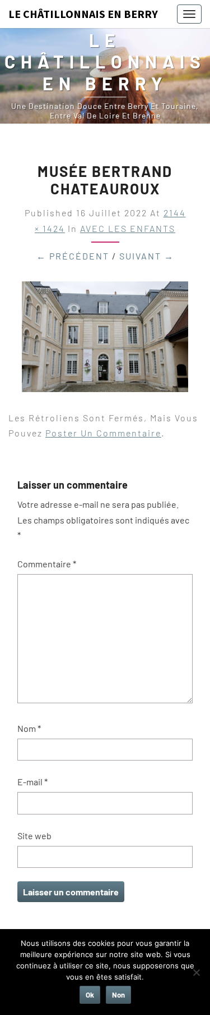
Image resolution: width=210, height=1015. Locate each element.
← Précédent (72, 256)
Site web (34, 835)
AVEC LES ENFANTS (127, 228)
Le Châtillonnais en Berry (83, 14)
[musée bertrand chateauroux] (105, 340)
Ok (90, 994)
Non (118, 994)
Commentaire (46, 563)
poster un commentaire (103, 432)
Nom (29, 728)
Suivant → (146, 256)
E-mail (32, 781)
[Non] (196, 972)
